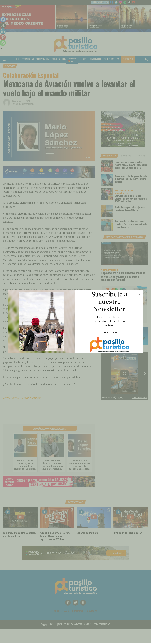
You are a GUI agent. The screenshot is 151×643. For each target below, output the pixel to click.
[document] (75, 321)
